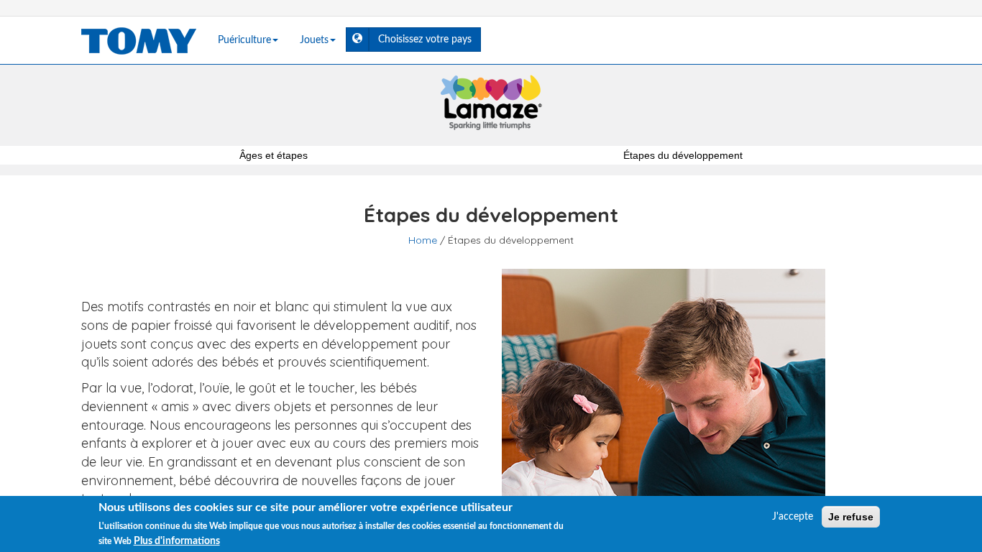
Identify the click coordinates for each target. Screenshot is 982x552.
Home (422, 240)
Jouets (314, 40)
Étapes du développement (683, 155)
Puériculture (244, 40)
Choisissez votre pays (429, 39)
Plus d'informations (177, 540)
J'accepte (792, 517)
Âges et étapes (273, 155)
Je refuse (850, 517)
